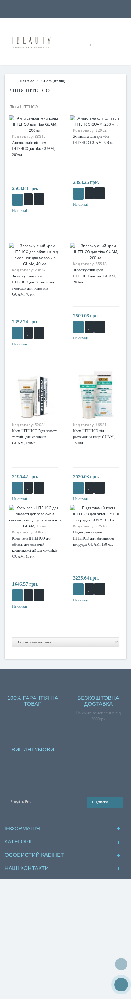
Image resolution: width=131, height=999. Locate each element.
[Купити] (17, 200)
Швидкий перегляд (35, 130)
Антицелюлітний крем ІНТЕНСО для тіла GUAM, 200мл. (33, 149)
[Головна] (11, 80)
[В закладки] (28, 199)
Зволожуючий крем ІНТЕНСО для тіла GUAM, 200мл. (94, 276)
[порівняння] (39, 199)
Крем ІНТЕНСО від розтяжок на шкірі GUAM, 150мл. (94, 437)
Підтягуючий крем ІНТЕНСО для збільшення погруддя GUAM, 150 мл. (93, 538)
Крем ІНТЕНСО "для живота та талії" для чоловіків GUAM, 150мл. (34, 437)
